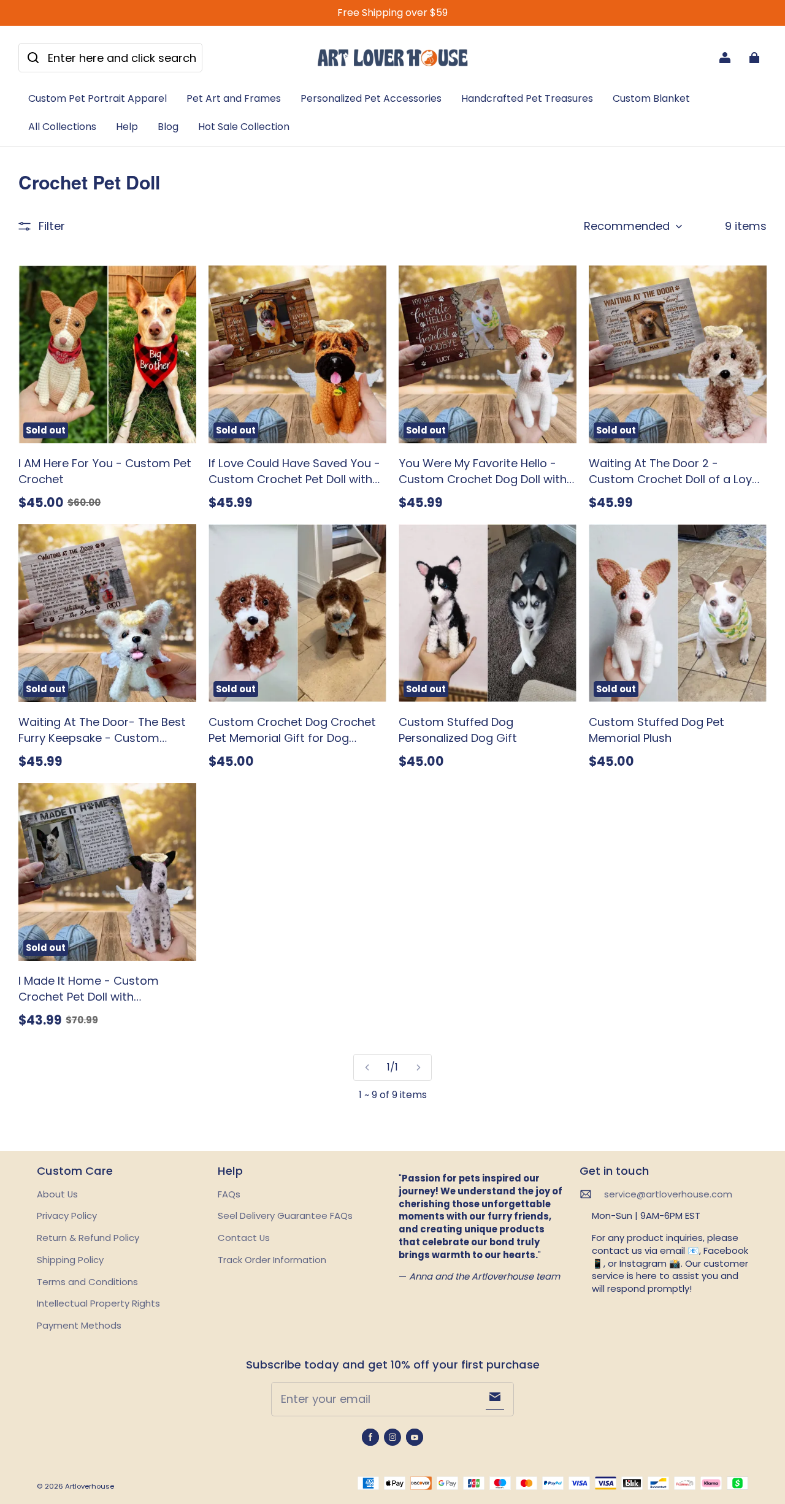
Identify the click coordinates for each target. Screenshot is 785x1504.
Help (127, 127)
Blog (168, 127)
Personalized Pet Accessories (371, 98)
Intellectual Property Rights (98, 1303)
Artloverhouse (89, 1486)
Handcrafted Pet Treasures (527, 98)
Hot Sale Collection (243, 127)
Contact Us (244, 1237)
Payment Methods (79, 1325)
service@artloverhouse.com (668, 1194)
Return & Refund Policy (88, 1237)
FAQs (229, 1194)
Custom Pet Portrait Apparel (97, 98)
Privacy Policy (67, 1215)
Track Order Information (272, 1259)
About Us (57, 1194)
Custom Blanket (651, 98)
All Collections (62, 127)
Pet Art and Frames (233, 98)
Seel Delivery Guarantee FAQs (285, 1215)
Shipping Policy (70, 1259)
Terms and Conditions (87, 1281)
